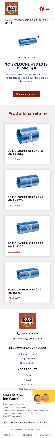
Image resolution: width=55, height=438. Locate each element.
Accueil (8, 20)
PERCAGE (18, 20)
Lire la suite (14, 159)
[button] (47, 8)
